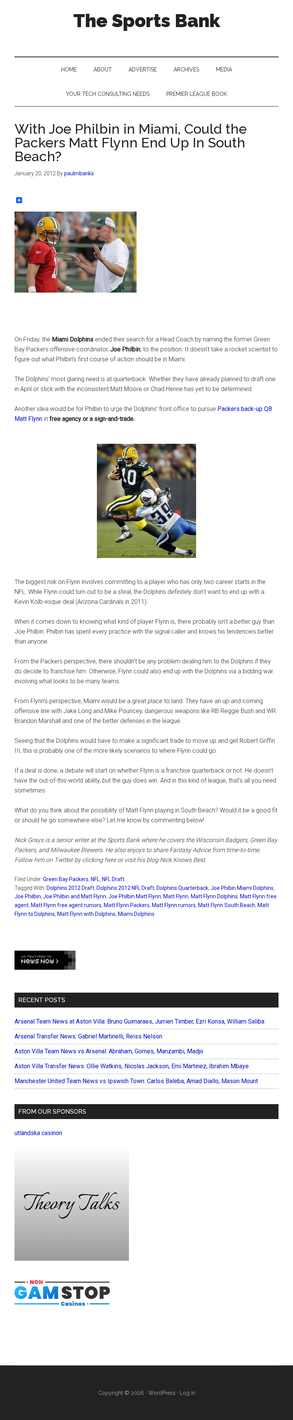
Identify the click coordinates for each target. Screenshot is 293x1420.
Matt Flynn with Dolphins (86, 914)
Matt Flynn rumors (174, 905)
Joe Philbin (27, 896)
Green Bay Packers (66, 879)
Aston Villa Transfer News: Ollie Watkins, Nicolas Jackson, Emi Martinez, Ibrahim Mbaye (131, 1066)
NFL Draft (113, 879)
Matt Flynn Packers (127, 905)
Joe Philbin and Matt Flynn (74, 896)
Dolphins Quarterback (182, 888)
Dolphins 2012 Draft (70, 888)
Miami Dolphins (136, 914)
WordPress (161, 1393)
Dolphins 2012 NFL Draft (125, 888)
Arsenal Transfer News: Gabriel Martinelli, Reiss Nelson (88, 1036)
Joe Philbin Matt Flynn (134, 896)
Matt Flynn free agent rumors (66, 905)
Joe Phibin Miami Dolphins (242, 888)
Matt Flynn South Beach (226, 905)
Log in (187, 1393)
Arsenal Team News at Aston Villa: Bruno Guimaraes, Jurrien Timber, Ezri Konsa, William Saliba (139, 1021)
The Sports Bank (146, 20)
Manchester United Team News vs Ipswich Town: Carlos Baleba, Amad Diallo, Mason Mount (136, 1081)
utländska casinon (38, 1133)
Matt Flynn (175, 896)
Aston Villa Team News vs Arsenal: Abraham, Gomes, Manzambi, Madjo (108, 1051)
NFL (95, 879)
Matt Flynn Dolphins (214, 896)
